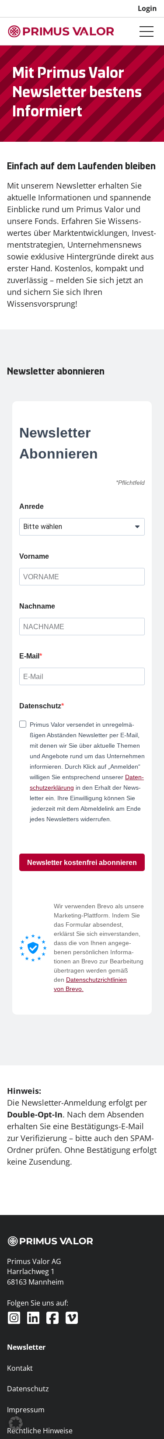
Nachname (37, 606)
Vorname (34, 556)
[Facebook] (52, 1318)
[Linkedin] (33, 1318)
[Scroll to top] (143, 1417)
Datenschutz (40, 706)
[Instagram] (14, 1318)
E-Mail (29, 656)
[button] (15, 1423)
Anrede (31, 506)
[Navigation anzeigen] (146, 31)
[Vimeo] (72, 1318)
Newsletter (26, 1347)
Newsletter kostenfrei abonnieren (82, 862)
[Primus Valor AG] (61, 32)
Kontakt (20, 1368)
